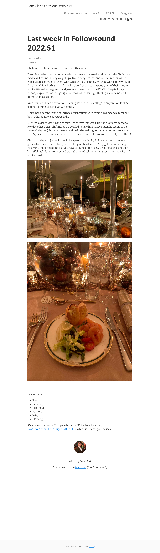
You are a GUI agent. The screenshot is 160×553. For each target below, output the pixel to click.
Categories (126, 13)
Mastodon (80, 467)
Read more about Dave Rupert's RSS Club (52, 429)
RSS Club (111, 13)
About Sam (96, 13)
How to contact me (75, 13)
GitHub (91, 547)
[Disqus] (80, 505)
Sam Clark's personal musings (50, 6)
